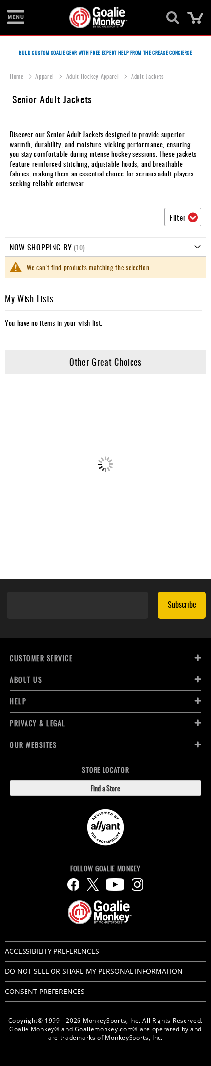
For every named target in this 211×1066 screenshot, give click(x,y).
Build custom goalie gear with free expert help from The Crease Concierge (105, 52)
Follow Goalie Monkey (105, 868)
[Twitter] (93, 884)
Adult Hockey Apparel (93, 76)
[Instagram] (137, 884)
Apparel (45, 76)
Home (18, 76)
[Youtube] (115, 884)
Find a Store (105, 788)
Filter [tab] (177, 217)
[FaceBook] (73, 884)
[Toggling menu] (15, 17)
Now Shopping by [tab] (41, 247)
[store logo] (100, 17)
